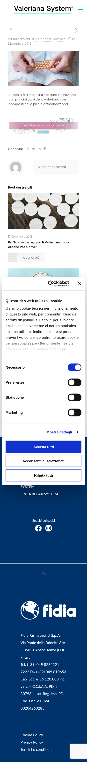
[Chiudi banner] (79, 283)
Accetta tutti (43, 447)
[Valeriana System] (43, 9)
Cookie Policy (32, 735)
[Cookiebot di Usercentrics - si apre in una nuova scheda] (51, 284)
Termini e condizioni (36, 750)
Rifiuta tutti (43, 475)
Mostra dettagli (59, 432)
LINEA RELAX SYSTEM (39, 494)
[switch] (74, 382)
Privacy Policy (32, 742)
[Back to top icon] (43, 574)
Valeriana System (49, 39)
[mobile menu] (80, 10)
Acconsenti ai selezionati (43, 461)
